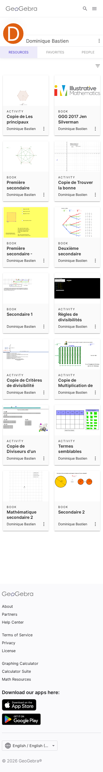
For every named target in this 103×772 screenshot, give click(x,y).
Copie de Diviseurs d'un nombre (21, 451)
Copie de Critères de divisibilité (24, 383)
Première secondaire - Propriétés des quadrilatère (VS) (24, 256)
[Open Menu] (94, 9)
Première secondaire (18, 185)
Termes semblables (70, 449)
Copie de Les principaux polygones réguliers (20, 124)
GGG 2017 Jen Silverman (72, 119)
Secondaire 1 (20, 314)
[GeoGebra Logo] (21, 8)
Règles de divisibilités (70, 317)
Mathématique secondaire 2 (21, 514)
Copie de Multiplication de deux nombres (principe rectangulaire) (75, 391)
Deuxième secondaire (69, 251)
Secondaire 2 (71, 512)
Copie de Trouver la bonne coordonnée (75, 188)
